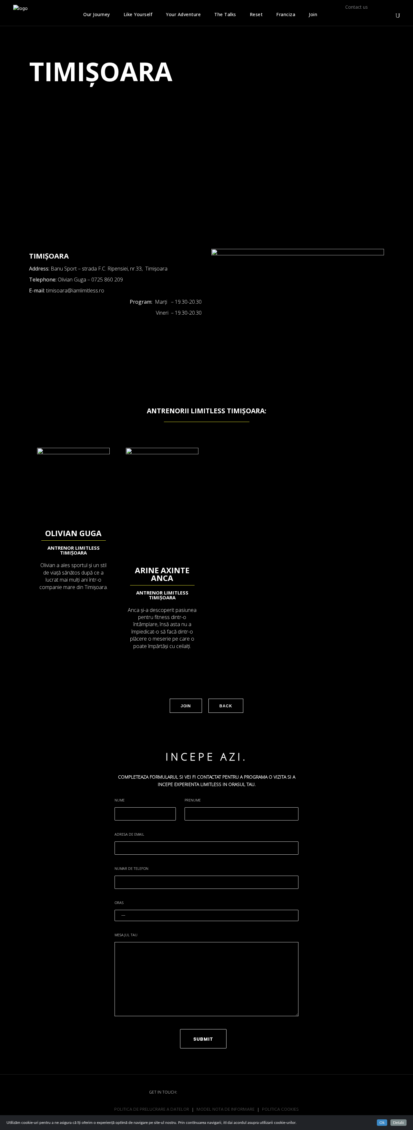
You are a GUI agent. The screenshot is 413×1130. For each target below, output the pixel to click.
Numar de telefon (131, 868)
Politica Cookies (280, 1109)
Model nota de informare (225, 1109)
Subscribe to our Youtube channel (375, 15)
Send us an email (388, 15)
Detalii (398, 1123)
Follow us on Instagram (363, 15)
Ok (382, 1123)
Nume (120, 800)
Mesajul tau (126, 934)
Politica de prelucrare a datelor (151, 1109)
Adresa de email (129, 834)
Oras (119, 902)
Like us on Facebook (350, 15)
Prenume (193, 800)
